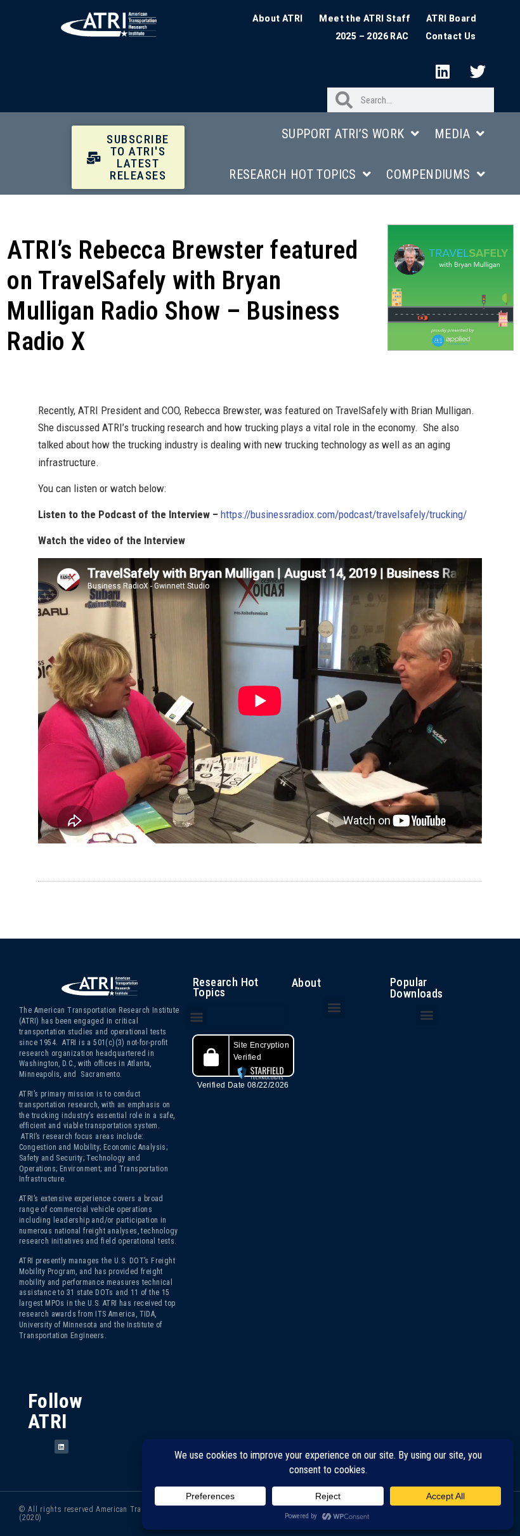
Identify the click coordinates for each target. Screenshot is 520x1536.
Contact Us (451, 36)
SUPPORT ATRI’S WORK (343, 133)
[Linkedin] (443, 71)
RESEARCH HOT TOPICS (292, 174)
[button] (196, 1016)
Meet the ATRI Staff (364, 18)
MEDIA (452, 133)
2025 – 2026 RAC (372, 36)
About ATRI (277, 18)
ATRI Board (451, 18)
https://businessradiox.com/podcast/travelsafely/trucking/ (344, 514)
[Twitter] (478, 71)
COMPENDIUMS (428, 174)
